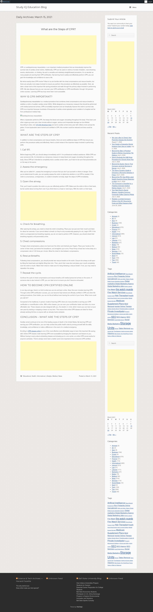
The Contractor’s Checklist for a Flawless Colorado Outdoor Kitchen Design (122, 185)
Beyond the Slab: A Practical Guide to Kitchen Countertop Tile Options (122, 153)
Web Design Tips (118, 333)
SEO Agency (121, 317)
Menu (134, 7)
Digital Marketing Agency (124, 283)
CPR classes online (34, 331)
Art (113, 218)
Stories (116, 328)
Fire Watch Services (117, 292)
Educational (27, 376)
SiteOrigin (80, 607)
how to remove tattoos (122, 298)
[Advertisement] (58, 49)
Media (114, 245)
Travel (114, 262)
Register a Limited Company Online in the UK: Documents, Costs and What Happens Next (122, 201)
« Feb (109, 127)
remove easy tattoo (124, 314)
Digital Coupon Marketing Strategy (116, 281)
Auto (113, 221)
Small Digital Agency (119, 320)
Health (34, 376)
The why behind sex (22, 586)
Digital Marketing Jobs (116, 286)
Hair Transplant (121, 295)
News (60, 376)
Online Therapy (126, 306)
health (131, 295)
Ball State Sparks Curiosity (85, 600)
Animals (114, 216)
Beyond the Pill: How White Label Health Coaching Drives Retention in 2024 (123, 179)
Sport (113, 256)
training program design (127, 331)
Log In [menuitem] (150, 1)
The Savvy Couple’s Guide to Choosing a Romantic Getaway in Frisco (123, 172)
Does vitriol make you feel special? (27, 588)
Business (115, 223)
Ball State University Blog (89, 578)
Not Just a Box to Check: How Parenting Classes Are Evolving (122, 139)
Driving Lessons (128, 286)
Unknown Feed (116, 578)
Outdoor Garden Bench (113, 309)
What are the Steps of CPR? (58, 29)
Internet (114, 236)
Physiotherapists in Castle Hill (126, 309)
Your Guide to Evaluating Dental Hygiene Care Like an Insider (122, 145)
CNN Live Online (121, 279)
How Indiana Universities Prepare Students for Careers (87, 584)
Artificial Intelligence (116, 273)
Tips (113, 260)
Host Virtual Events (112, 298)
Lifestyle (49, 376)
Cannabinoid (112, 279)
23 (108, 122)
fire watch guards (124, 289)
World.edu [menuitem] (6, 1)
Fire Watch (111, 289)
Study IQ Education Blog (31, 7)
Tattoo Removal (124, 328)
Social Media (116, 253)
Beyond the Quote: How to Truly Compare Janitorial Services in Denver (122, 166)
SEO (113, 316)
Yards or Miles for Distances (114, 336)
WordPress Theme (128, 333)
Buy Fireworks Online (122, 276)
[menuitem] (145, 1)
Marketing (115, 242)
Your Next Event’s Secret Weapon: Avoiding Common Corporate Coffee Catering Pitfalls (123, 192)
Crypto (114, 225)
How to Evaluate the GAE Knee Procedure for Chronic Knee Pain (123, 158)
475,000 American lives (43, 125)
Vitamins (111, 333)
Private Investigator (116, 311)
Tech (113, 258)
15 (131, 118)
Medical (55, 376)
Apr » (114, 127)
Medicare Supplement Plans (116, 302)
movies (117, 306)
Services (115, 251)
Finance (114, 229)
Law (113, 238)
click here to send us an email (120, 27)
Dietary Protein (129, 279)
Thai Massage (117, 331)
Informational (41, 376)
